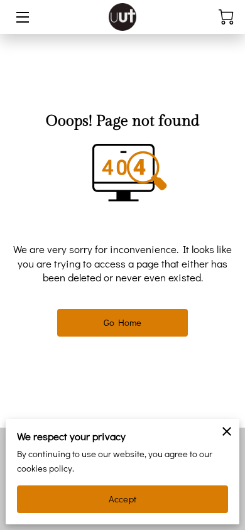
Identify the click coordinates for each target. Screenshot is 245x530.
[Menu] (21, 17)
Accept (122, 499)
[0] (226, 16)
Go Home (123, 322)
